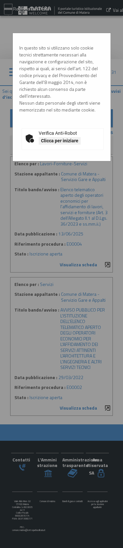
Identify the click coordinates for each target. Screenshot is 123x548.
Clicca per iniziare (59, 140)
